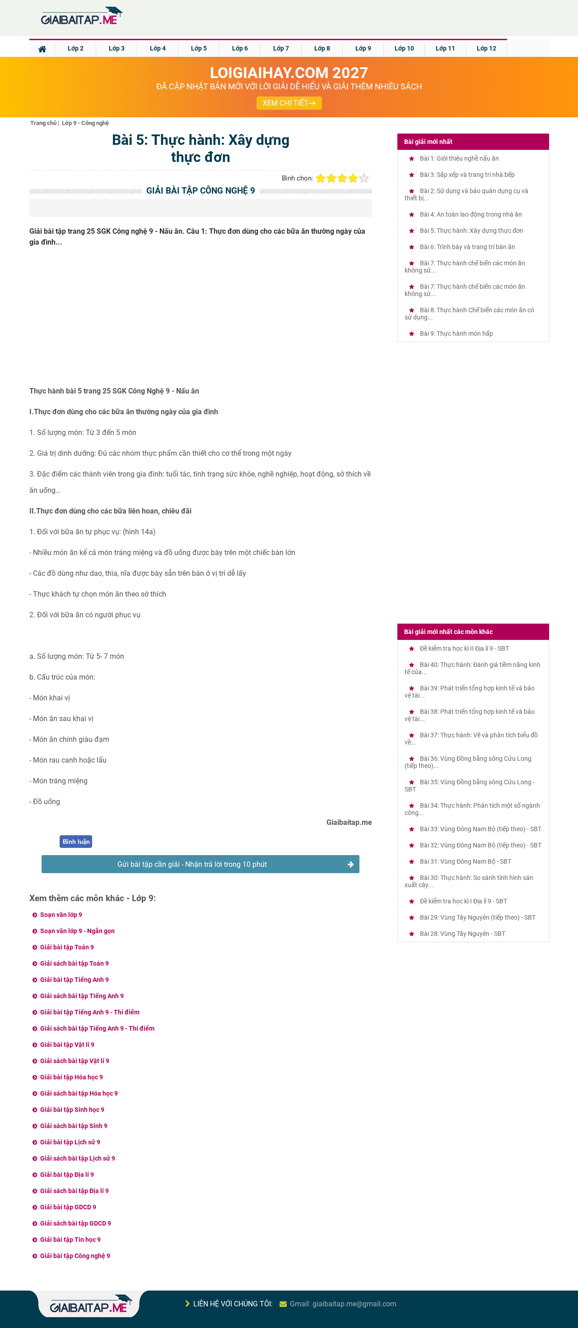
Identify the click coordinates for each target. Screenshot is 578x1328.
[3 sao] (342, 178)
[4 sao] (353, 178)
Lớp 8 (322, 48)
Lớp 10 (404, 48)
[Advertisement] (201, 320)
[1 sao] (320, 178)
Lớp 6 (240, 48)
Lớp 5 (199, 48)
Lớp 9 (363, 48)
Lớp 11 (445, 48)
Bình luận (76, 841)
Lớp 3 (117, 48)
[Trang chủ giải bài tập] (81, 24)
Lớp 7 (281, 48)
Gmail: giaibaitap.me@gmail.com (343, 1304)
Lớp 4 (158, 48)
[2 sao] (331, 178)
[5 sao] (364, 178)
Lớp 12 (486, 48)
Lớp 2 (76, 48)
